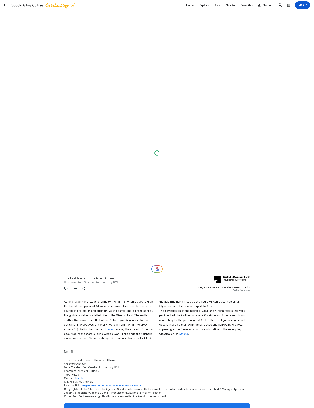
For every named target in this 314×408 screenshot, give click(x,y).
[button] (5, 5)
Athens (183, 333)
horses (109, 329)
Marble (79, 378)
